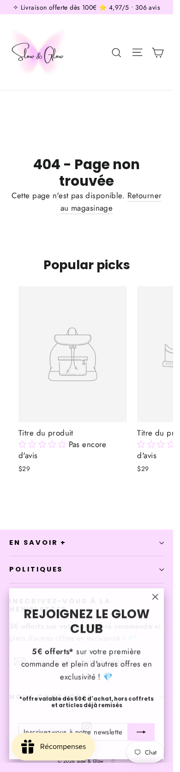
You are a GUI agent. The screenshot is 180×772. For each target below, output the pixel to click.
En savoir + (37, 542)
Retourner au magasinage (111, 201)
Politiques (36, 569)
